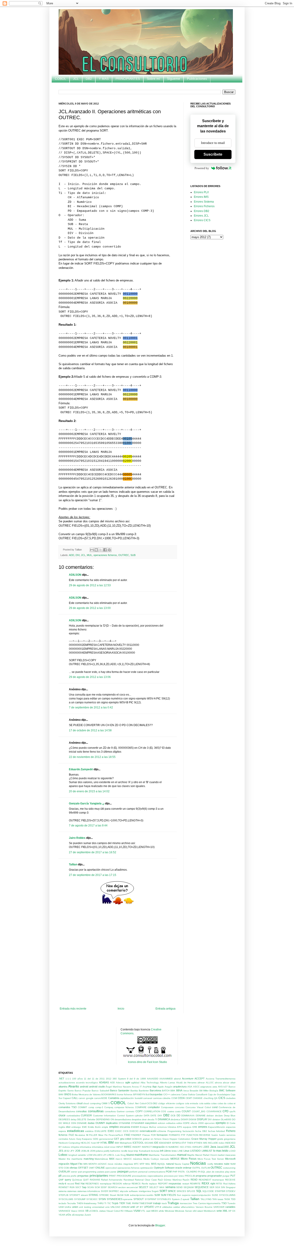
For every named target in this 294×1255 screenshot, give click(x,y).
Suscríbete (147, 678)
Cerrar (147, 689)
